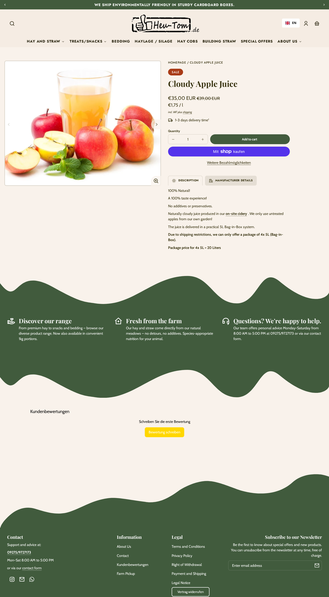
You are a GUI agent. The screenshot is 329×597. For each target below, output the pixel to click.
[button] (12, 23)
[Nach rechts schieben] (156, 124)
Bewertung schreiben (164, 432)
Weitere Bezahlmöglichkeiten (229, 162)
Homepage (177, 63)
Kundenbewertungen (132, 565)
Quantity (174, 131)
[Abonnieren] (317, 565)
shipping (187, 112)
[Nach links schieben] (9, 124)
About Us (124, 546)
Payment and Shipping (189, 573)
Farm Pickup (126, 573)
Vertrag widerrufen (190, 592)
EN (294, 23)
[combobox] (291, 23)
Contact (123, 556)
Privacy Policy (182, 556)
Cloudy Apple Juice (206, 63)
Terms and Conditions (188, 546)
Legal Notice (181, 583)
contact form (32, 568)
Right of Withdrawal (187, 565)
